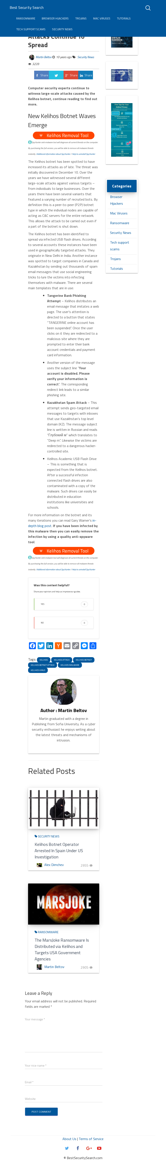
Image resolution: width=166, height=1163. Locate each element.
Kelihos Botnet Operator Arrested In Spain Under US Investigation (59, 850)
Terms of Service (91, 1138)
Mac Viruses (101, 18)
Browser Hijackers (55, 18)
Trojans (81, 18)
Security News (62, 29)
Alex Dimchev (54, 864)
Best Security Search (27, 7)
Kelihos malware (70, 665)
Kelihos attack (62, 659)
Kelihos (44, 659)
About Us (69, 1138)
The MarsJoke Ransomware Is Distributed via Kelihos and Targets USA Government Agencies (62, 949)
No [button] (63, 622)
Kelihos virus (38, 670)
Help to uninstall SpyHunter (83, 154)
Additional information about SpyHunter (53, 154)
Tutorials (124, 18)
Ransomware (25, 18)
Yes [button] (63, 604)
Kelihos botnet (84, 659)
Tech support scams (31, 29)
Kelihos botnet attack (42, 665)
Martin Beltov (43, 57)
